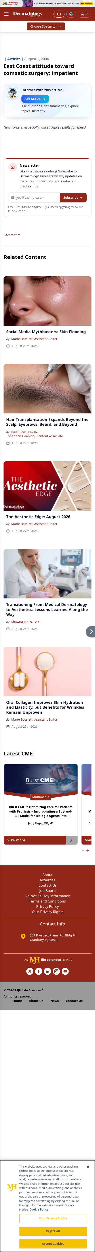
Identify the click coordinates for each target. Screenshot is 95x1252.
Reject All (53, 1231)
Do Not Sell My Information (47, 895)
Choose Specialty (42, 26)
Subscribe (70, 197)
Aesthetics (13, 235)
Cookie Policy (39, 1209)
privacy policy (16, 210)
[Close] (88, 1167)
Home (17, 1001)
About (47, 874)
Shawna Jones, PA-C (25, 622)
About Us (36, 1001)
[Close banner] (89, 6)
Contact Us (47, 885)
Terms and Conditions (47, 901)
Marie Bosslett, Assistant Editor (34, 339)
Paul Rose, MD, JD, (24, 432)
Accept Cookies (53, 1244)
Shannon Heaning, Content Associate (35, 436)
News (54, 1001)
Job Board (47, 890)
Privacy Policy (47, 906)
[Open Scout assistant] (71, 14)
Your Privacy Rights (48, 911)
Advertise (47, 880)
